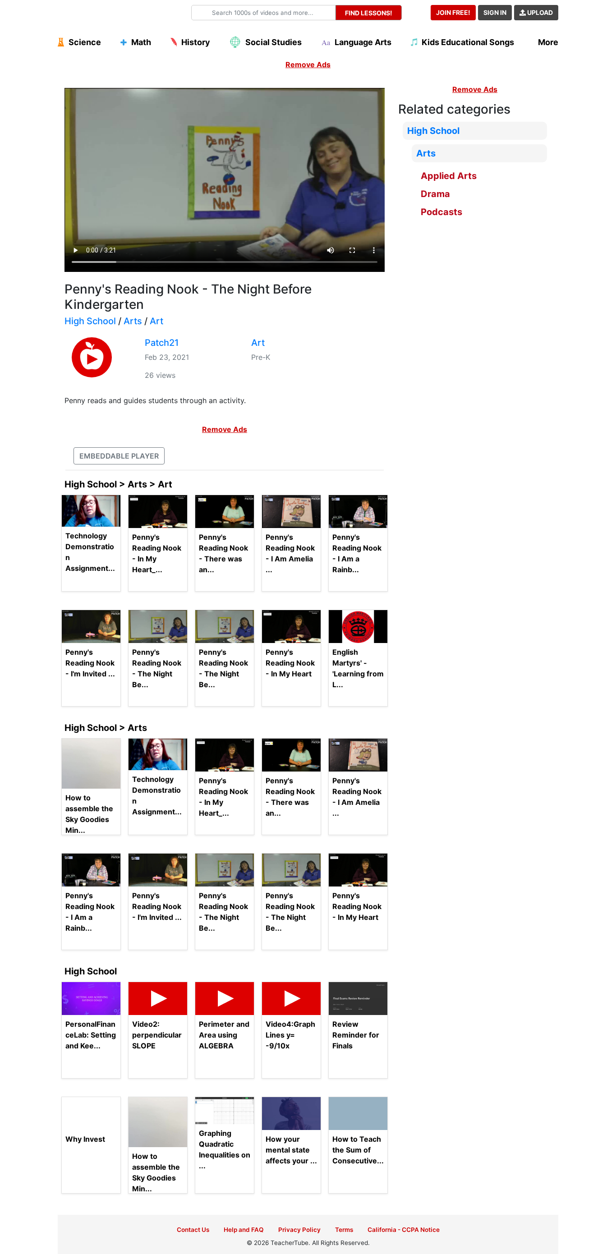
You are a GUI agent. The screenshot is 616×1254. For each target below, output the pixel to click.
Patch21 (162, 342)
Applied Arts (449, 175)
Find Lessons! (368, 13)
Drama (435, 193)
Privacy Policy (299, 1229)
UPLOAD (539, 12)
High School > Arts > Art (118, 484)
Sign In (494, 12)
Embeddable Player (119, 455)
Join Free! (453, 12)
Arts (133, 321)
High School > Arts (105, 727)
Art (156, 321)
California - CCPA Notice (404, 1229)
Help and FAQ (244, 1229)
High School (90, 321)
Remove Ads (308, 64)
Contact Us (193, 1229)
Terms (344, 1229)
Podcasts (441, 212)
